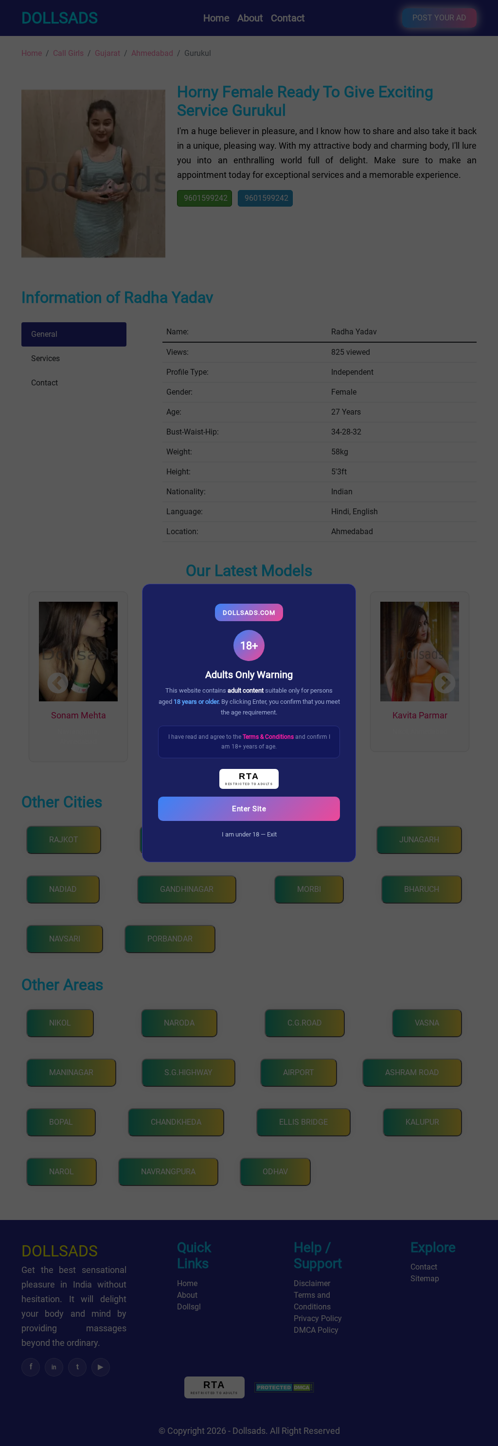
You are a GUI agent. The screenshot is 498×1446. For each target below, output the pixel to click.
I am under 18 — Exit (249, 834)
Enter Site (249, 808)
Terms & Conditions (269, 736)
